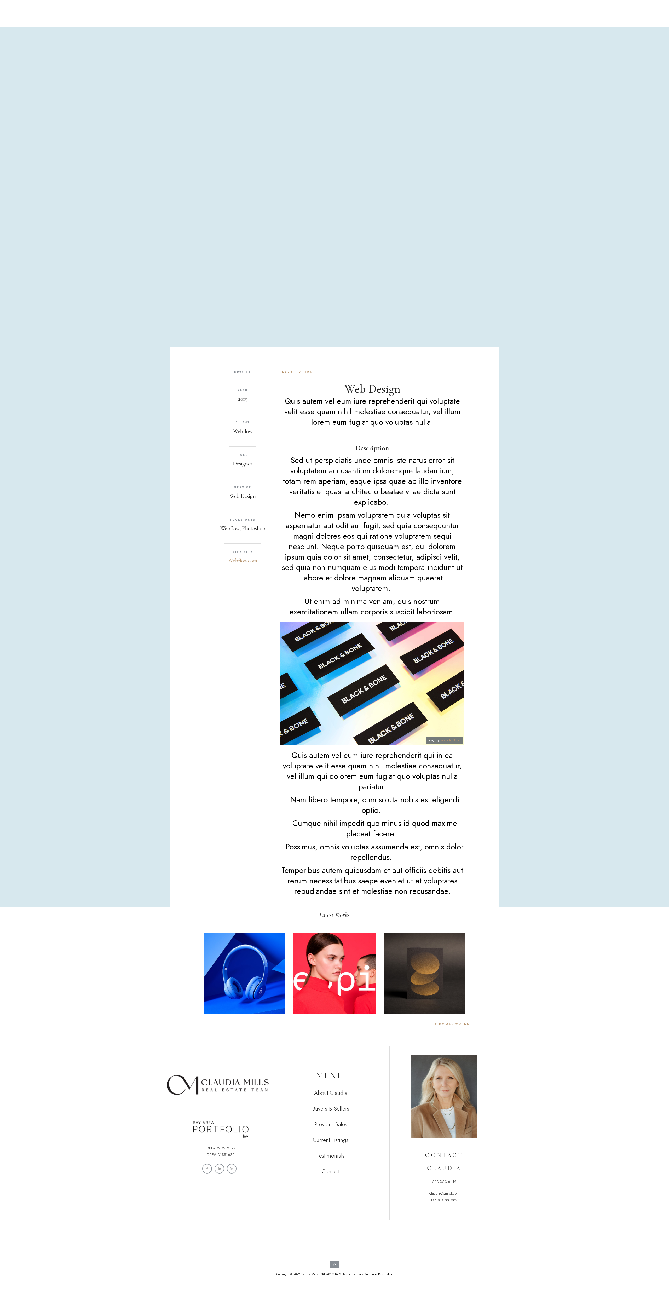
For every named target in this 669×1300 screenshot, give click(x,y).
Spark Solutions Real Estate (374, 1274)
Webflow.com (242, 560)
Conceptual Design (424, 992)
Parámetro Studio (450, 740)
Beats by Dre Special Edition (244, 992)
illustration (296, 371)
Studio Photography (334, 992)
